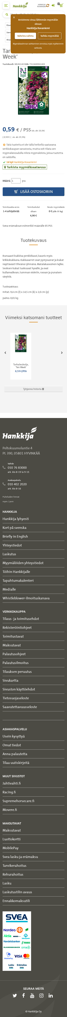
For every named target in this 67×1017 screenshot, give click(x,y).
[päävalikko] (6, 5)
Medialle (9, 589)
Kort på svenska (14, 527)
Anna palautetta (15, 753)
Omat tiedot (12, 745)
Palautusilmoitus (16, 662)
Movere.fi (10, 809)
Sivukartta (10, 680)
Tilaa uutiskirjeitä (16, 762)
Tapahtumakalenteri (18, 580)
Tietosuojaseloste (16, 698)
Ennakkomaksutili (16, 900)
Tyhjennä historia (32, 389)
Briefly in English (15, 536)
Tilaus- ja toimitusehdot (21, 618)
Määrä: (7, 181)
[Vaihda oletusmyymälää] (47, 5)
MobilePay (11, 848)
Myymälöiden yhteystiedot (23, 562)
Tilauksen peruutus (17, 671)
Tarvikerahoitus (14, 865)
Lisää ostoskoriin (36, 191)
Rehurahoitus (13, 874)
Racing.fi (9, 792)
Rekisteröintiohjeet (17, 627)
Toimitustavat (13, 636)
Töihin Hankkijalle (16, 571)
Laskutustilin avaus (17, 892)
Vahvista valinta (25, 35)
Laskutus (9, 554)
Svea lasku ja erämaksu (20, 856)
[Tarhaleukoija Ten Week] (33, 90)
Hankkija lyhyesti (16, 518)
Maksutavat (12, 645)
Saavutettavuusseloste (20, 706)
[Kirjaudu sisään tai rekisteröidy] (53, 5)
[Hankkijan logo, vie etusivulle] (22, 5)
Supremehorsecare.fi (18, 800)
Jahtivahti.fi (12, 783)
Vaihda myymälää (50, 35)
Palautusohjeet (14, 654)
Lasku (7, 883)
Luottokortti (12, 839)
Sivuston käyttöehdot (19, 689)
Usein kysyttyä (14, 736)
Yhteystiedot (12, 545)
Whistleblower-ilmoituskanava (26, 598)
